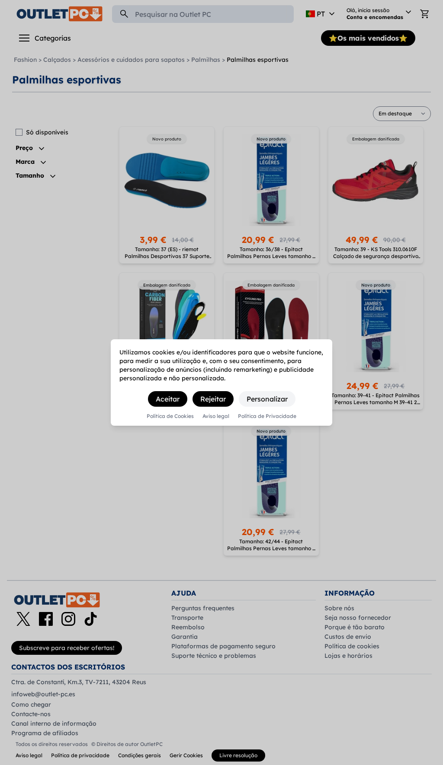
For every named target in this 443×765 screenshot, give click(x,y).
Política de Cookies (170, 416)
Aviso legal (215, 416)
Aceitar (168, 399)
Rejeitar (213, 399)
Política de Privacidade (267, 416)
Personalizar (267, 399)
